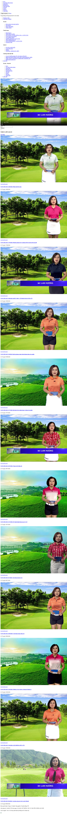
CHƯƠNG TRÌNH (7, 19)
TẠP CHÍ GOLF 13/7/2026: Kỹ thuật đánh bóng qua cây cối (14, 521)
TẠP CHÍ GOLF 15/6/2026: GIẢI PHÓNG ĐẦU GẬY (13, 745)
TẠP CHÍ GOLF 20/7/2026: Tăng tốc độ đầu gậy (11, 466)
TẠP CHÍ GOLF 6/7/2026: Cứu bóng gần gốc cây (11, 577)
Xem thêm (3, 134)
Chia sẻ (2, 128)
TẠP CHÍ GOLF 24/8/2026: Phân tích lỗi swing (11, 186)
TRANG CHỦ (6, 17)
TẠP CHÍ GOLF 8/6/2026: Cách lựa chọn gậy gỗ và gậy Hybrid (15, 801)
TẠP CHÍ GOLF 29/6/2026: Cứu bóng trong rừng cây (12, 633)
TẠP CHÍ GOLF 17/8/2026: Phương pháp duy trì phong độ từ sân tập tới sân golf (19, 242)
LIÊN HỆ (5, 76)
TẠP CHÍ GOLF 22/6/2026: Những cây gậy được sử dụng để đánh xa (16, 689)
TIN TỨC (5, 60)
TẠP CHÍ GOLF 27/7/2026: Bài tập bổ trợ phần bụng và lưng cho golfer (17, 410)
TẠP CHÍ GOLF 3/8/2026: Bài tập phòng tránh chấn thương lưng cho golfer (17, 354)
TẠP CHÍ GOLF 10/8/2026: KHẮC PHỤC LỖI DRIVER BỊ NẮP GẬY (17, 298)
